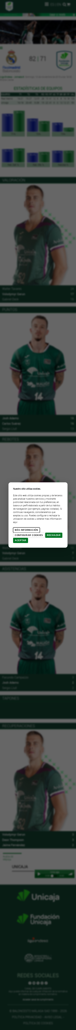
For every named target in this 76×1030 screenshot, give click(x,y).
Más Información (26, 530)
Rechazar (54, 535)
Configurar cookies (29, 535)
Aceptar (20, 540)
